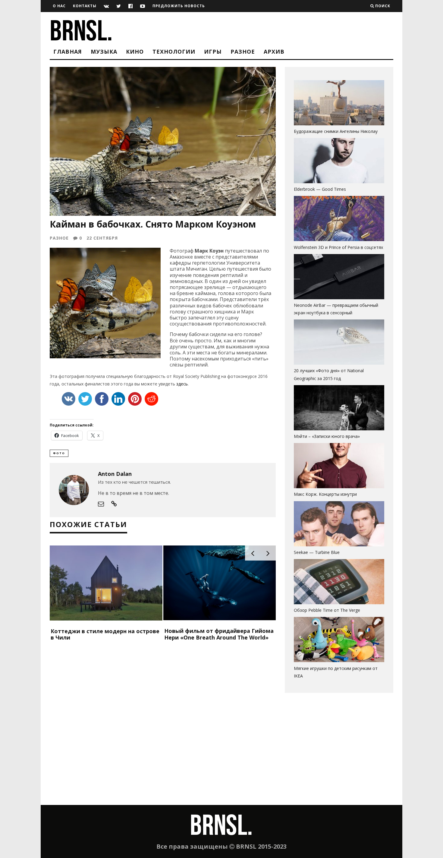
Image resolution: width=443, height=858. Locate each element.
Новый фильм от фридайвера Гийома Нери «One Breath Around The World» (219, 634)
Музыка (104, 51)
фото (59, 453)
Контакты (84, 5)
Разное (243, 51)
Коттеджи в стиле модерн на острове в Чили (105, 634)
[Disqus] (163, 727)
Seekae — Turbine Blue (317, 552)
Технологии (173, 51)
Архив (274, 51)
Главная (67, 51)
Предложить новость (178, 5)
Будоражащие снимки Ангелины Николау (336, 131)
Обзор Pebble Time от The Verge (327, 610)
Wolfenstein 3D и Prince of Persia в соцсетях (338, 247)
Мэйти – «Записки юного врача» (327, 436)
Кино (135, 51)
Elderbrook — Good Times (320, 189)
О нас (59, 5)
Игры (213, 51)
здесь (182, 384)
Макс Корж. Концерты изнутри (325, 494)
